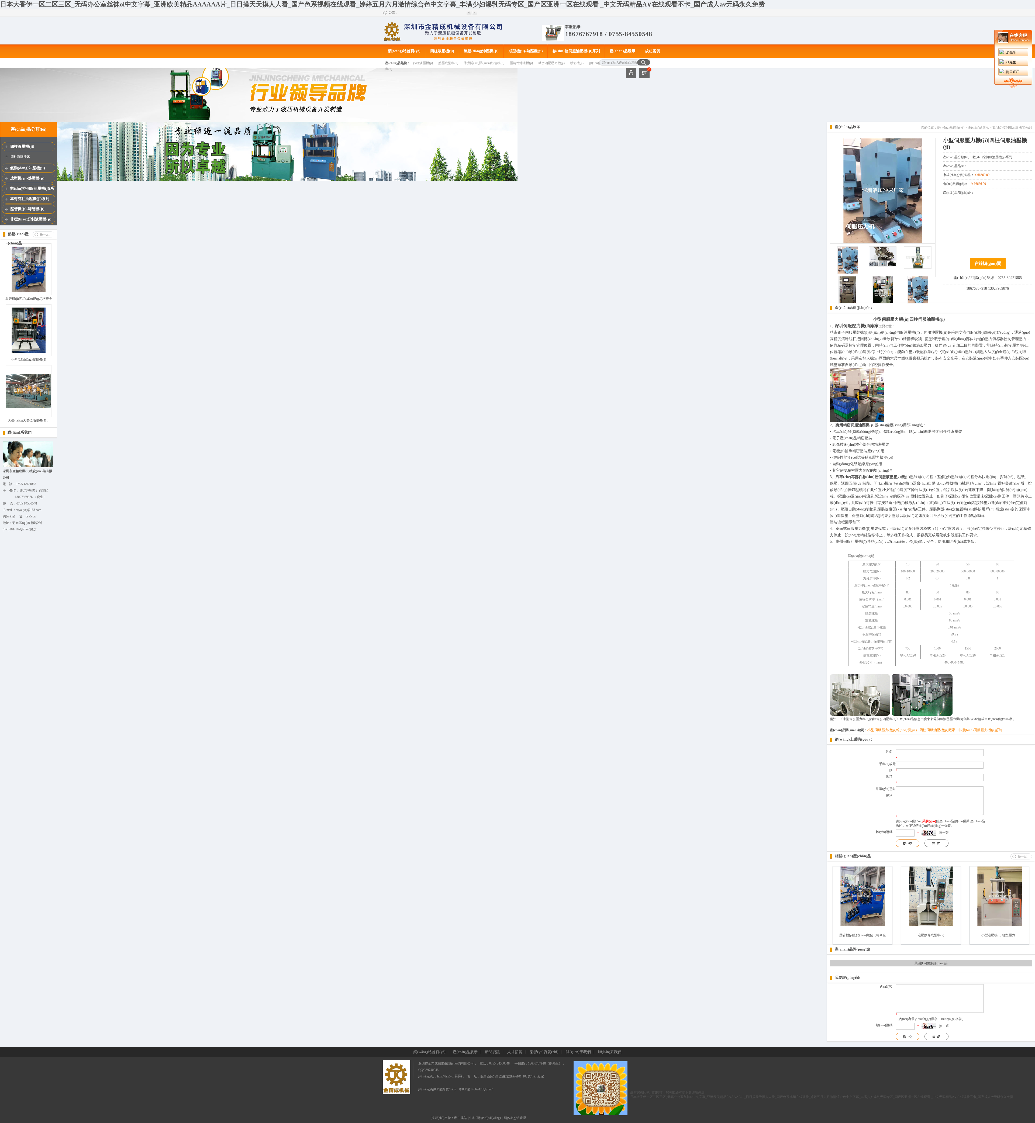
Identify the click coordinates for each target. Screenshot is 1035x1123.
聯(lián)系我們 (20, 432)
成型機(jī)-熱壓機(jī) (526, 51)
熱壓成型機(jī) (448, 63)
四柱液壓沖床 (20, 156)
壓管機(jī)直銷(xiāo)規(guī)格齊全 (28, 298)
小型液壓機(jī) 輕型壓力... (999, 935)
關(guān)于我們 (578, 1052)
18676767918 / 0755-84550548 (608, 33)
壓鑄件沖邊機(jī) (521, 63)
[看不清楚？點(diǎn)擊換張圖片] (929, 1026)
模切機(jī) (577, 63)
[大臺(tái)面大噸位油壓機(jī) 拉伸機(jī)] (28, 407)
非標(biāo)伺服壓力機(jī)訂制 (980, 730)
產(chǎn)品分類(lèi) (28, 129)
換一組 (45, 234)
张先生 (1011, 62)
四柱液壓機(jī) (442, 51)
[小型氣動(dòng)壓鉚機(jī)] (29, 352)
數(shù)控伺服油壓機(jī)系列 (576, 51)
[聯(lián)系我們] (28, 467)
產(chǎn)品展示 (622, 51)
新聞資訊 (492, 1052)
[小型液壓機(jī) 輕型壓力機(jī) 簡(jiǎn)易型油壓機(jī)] (999, 925)
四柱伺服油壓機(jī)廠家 (937, 730)
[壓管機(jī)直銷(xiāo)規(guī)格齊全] (29, 291)
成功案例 (652, 51)
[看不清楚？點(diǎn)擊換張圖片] (929, 833)
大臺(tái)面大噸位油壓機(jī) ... (28, 420)
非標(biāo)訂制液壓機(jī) (30, 219)
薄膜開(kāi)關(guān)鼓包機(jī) (484, 63)
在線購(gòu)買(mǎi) (987, 265)
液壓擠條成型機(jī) (931, 935)
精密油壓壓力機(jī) (551, 63)
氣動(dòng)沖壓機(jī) (481, 51)
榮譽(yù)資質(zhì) (544, 1052)
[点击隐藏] (1013, 87)
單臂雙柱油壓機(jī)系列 (29, 199)
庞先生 (1011, 52)
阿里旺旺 (1012, 72)
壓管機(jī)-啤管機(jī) (27, 209)
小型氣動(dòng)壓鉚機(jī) (28, 359)
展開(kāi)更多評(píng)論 (931, 963)
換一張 (944, 833)
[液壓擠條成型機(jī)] (931, 925)
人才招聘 (514, 1052)
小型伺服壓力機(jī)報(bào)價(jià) (892, 730)
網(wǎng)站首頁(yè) (404, 51)
